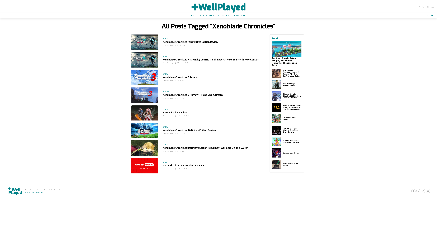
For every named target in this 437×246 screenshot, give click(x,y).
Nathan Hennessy (168, 116)
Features (213, 15)
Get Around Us (238, 15)
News (193, 15)
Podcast (225, 15)
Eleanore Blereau (168, 169)
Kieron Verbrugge (168, 45)
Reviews (201, 15)
